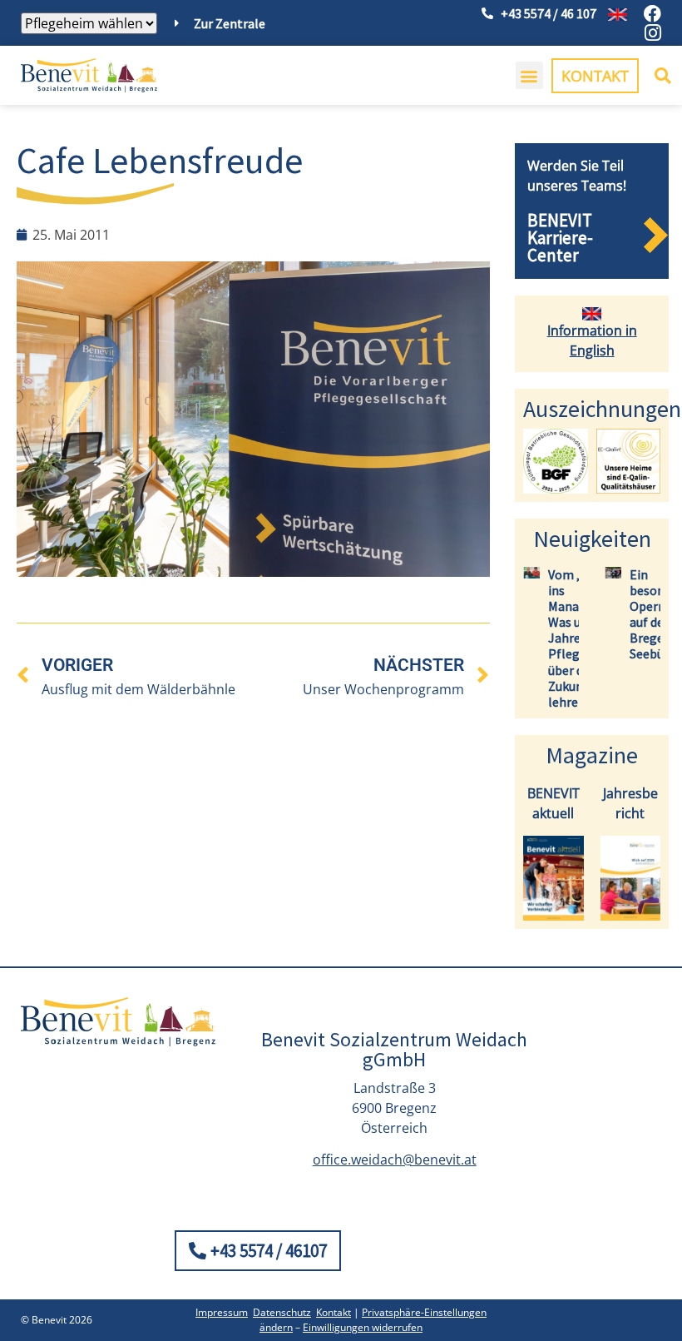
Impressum (221, 1312)
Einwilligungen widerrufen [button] (363, 1327)
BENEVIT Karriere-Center (560, 237)
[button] (529, 75)
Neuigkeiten (592, 539)
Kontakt (333, 1312)
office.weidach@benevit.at (395, 1159)
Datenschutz (282, 1312)
